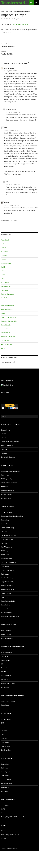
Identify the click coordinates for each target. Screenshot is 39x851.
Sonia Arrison (5, 679)
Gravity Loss (5, 524)
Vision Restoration (6, 613)
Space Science (5, 333)
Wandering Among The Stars (10, 616)
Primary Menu (36, 2)
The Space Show (6, 498)
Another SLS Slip (7, 53)
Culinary (3, 248)
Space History (5, 329)
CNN (2, 723)
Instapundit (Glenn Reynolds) (10, 441)
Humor (3, 275)
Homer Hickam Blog (7, 528)
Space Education (6, 325)
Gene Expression (6, 772)
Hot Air (3, 438)
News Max (4, 738)
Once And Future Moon (8, 562)
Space (3, 313)
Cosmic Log (5, 520)
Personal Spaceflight (7, 570)
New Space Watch (6, 558)
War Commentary (6, 344)
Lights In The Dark (7, 539)
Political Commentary (24, 11)
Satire (3, 302)
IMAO (3, 809)
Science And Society (7, 305)
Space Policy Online (7, 490)
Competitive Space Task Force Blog (12, 516)
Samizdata (4, 453)
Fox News (4, 731)
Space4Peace (5, 705)
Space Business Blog (7, 589)
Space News (4, 486)
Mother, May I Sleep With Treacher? (12, 817)
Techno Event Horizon (8, 683)
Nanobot (3, 672)
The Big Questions (6, 638)
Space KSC (4, 597)
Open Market (5, 742)
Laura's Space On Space (8, 535)
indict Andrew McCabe (20, 24)
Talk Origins (5, 787)
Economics (4, 251)
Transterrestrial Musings (15, 2)
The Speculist (5, 687)
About (3, 831)
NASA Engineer (6, 551)
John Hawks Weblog (7, 783)
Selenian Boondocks (7, 585)
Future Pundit (5, 660)
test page (3, 838)
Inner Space (4, 531)
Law (7, 11)
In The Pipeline (6, 779)
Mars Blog (4, 543)
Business (3, 244)
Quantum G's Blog (6, 578)
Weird (3, 348)
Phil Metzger (5, 574)
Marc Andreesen (6, 630)
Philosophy (4, 290)
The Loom (4, 791)
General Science (6, 263)
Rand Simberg (13, 19)
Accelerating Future (7, 652)
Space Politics (5, 605)
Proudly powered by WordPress (9, 848)
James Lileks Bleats (7, 445)
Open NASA (5, 566)
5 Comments (20, 19)
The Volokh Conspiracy (8, 457)
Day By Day (5, 805)
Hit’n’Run (4, 434)
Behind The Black (6, 512)
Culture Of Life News (8, 701)
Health (3, 267)
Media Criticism (13, 11)
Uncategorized (5, 340)
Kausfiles (4, 449)
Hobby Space (5, 475)
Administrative (5, 240)
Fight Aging (4, 656)
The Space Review (6, 494)
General (3, 259)
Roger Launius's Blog (7, 582)
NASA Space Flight (7, 479)
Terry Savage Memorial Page (10, 835)
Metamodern (5, 668)
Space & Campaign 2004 (8, 317)
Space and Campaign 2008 (9, 321)
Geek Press (4, 768)
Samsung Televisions (7, 45)
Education (4, 255)
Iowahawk (4, 813)
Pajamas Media (5, 746)
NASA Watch (5, 555)
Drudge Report (5, 727)
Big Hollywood (6, 719)
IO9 (2, 664)
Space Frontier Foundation (9, 483)
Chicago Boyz (5, 430)
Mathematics (5, 282)
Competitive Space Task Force (10, 471)
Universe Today (6, 609)
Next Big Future (6, 675)
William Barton (11, 109)
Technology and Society (8, 336)
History (3, 11)
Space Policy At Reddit (8, 601)
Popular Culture (6, 298)
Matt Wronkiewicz (6, 547)
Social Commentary (7, 309)
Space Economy (6, 593)
